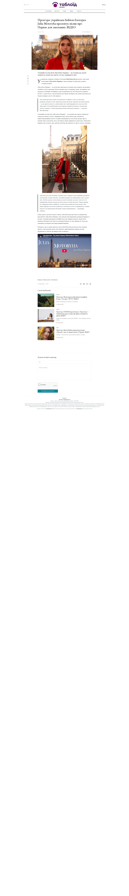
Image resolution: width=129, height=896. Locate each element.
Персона (56, 11)
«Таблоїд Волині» (49, 408)
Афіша (71, 11)
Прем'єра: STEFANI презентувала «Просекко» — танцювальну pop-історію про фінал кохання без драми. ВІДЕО (73, 314)
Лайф (64, 11)
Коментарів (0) (42, 283)
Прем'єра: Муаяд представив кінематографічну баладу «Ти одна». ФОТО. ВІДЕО (71, 298)
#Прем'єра (40, 279)
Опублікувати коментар (47, 391)
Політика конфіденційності (64, 399)
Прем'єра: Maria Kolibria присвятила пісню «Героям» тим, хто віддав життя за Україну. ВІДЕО (73, 331)
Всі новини (48, 11)
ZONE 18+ (79, 11)
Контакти (64, 398)
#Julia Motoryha (54, 279)
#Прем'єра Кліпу (46, 279)
